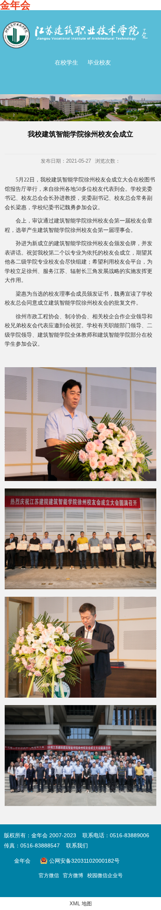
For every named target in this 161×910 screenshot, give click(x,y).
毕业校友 (99, 62)
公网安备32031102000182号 (80, 861)
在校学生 (66, 62)
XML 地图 (81, 903)
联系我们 (77, 845)
